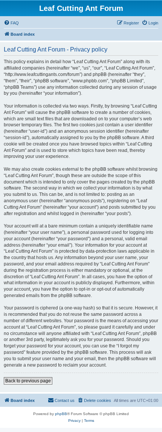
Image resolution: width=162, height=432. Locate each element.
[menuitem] (11, 22)
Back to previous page (28, 380)
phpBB (61, 414)
